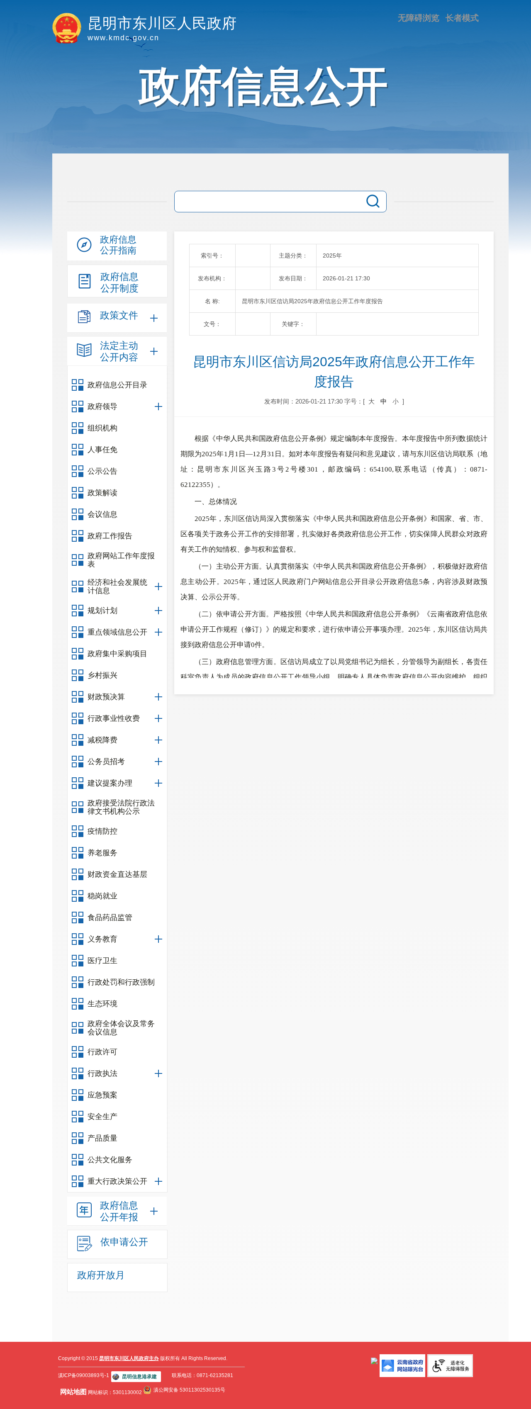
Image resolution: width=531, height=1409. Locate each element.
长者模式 (462, 17)
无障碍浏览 (418, 17)
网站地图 (73, 1391)
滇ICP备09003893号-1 (83, 1375)
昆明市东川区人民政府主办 (129, 1358)
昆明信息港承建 (139, 1377)
